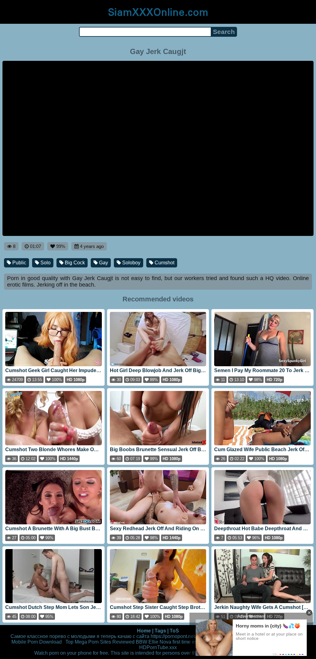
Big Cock (74, 262)
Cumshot (163, 262)
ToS (174, 630)
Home (144, 630)
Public (18, 262)
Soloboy (130, 262)
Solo (45, 262)
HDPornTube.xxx (158, 647)
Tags (160, 630)
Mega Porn (87, 641)
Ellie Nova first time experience (182, 641)
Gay (103, 262)
